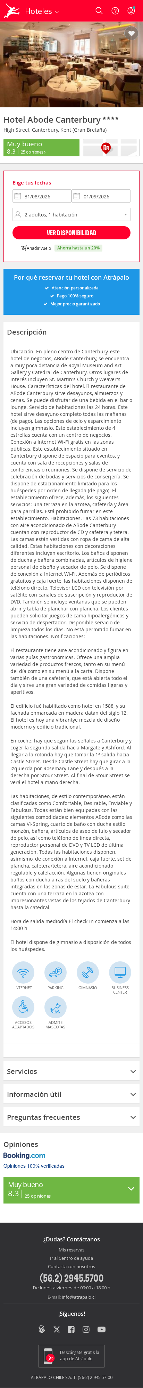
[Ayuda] (115, 11)
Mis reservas (71, 1250)
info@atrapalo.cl (78, 1297)
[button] (131, 34)
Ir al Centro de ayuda (71, 1258)
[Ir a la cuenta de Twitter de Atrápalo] (57, 1330)
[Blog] (42, 1329)
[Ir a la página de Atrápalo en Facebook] (72, 1330)
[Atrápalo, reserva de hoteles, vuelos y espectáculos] (11, 11)
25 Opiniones (32, 152)
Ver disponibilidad (71, 232)
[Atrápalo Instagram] (87, 1330)
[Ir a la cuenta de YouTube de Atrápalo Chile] (102, 1330)
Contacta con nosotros (71, 1267)
